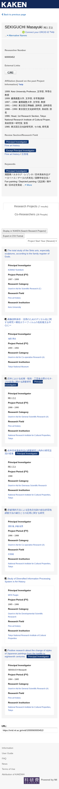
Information (7, 748)
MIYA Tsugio (13, 595)
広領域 (25, 154)
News (4, 764)
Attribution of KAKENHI (13, 774)
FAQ (4, 758)
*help (52, 32)
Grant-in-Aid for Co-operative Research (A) (26, 357)
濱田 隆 (11, 526)
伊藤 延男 (19, 526)
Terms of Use (8, 769)
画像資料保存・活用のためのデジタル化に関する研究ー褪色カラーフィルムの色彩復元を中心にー (28, 322)
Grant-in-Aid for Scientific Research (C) (24, 289)
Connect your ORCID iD (37, 32)
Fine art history (12, 145)
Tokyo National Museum (18, 367)
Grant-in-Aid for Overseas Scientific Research (27, 485)
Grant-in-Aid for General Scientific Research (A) (28, 417)
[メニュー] (55, 4)
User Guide (7, 753)
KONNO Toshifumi (16, 270)
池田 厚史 (12, 339)
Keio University (14, 307)
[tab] (31, 206)
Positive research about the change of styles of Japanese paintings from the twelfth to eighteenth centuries (28, 653)
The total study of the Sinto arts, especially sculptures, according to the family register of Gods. (27, 253)
